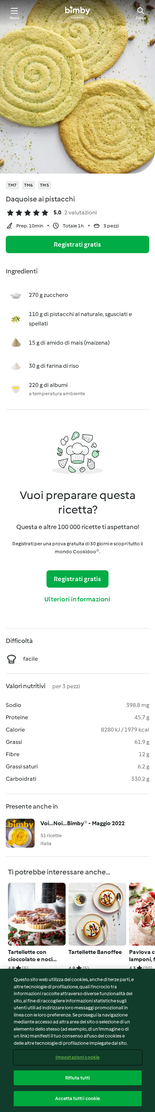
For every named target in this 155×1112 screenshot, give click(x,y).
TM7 (12, 185)
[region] (77, 1040)
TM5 (44, 185)
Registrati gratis (77, 244)
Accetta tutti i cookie (77, 1098)
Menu (14, 18)
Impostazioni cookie (77, 1057)
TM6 (28, 185)
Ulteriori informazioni (77, 599)
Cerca (141, 18)
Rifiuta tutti (77, 1078)
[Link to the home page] (77, 13)
